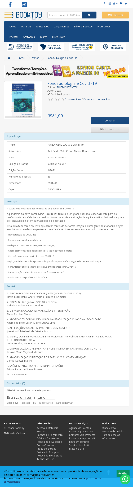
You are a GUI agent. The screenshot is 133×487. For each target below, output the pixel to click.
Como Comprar (45, 445)
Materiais (26, 26)
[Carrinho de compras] (126, 3)
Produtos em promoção (82, 438)
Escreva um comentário (96, 99)
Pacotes (14, 36)
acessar (25, 402)
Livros (12, 26)
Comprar (110, 120)
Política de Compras (48, 452)
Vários (35, 58)
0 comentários (73, 99)
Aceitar (123, 473)
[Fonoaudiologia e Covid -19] (23, 100)
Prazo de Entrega (46, 448)
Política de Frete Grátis (49, 455)
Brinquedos (42, 26)
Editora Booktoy (83, 26)
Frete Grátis (58, 36)
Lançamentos (61, 26)
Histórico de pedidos (113, 431)
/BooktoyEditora (15, 433)
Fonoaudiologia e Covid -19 (62, 58)
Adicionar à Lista (111, 129)
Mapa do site (76, 448)
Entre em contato (79, 441)
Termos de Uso (45, 459)
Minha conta (109, 428)
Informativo (108, 438)
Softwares (29, 36)
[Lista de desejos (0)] (121, 3)
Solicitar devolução (79, 445)
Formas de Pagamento (50, 434)
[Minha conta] (115, 3)
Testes (43, 36)
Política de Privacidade (49, 441)
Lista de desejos (111, 434)
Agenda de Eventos (80, 428)
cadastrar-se (46, 402)
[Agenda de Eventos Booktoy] (110, 3)
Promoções (103, 26)
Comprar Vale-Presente (82, 434)
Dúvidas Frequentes (48, 438)
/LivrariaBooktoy (15, 428)
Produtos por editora (81, 431)
